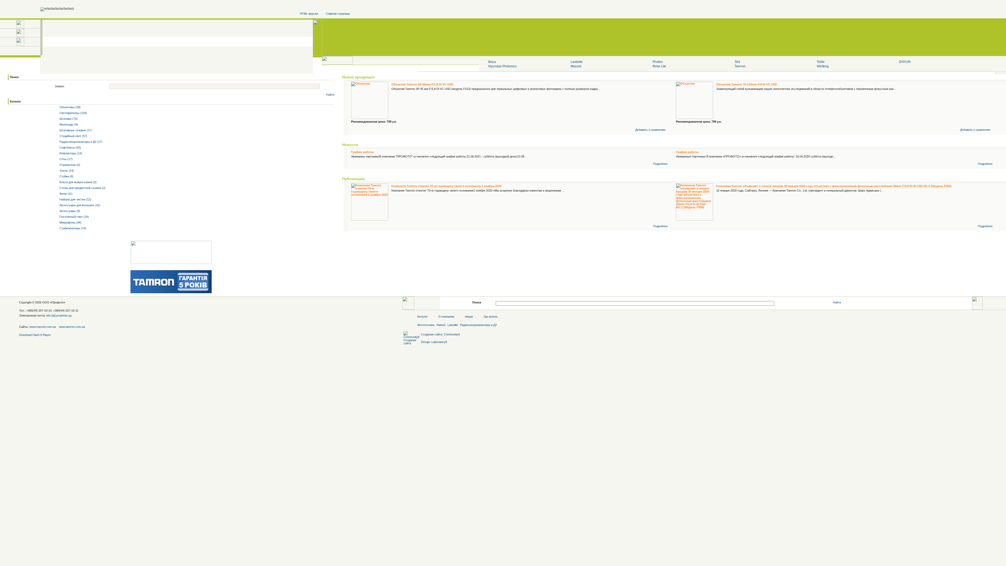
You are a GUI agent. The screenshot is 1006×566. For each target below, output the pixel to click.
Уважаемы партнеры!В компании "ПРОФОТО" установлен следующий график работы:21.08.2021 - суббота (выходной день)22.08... (439, 156)
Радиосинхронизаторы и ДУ (478, 324)
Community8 (452, 334)
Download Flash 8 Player (35, 334)
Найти (330, 94)
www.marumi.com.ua (42, 326)
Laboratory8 (439, 342)
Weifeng (823, 66)
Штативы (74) (68, 118)
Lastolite (577, 62)
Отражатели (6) (69, 164)
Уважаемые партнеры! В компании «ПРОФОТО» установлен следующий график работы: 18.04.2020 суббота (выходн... (755, 156)
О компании (446, 316)
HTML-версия (309, 13)
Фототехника (425, 324)
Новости (350, 145)
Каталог (15, 101)
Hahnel (440, 324)
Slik (737, 62)
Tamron (740, 66)
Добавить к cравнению (650, 129)
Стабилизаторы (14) (72, 228)
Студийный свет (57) (73, 136)
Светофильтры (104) (73, 113)
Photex (658, 62)
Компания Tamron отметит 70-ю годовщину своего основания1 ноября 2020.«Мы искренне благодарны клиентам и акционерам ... (477, 190)
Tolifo (820, 62)
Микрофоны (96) (70, 222)
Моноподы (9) (68, 124)
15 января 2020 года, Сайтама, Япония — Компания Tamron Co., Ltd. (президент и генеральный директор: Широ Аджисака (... (799, 190)
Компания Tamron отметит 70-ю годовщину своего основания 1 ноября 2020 (446, 186)
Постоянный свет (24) (74, 216)
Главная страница (338, 13)
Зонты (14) (66, 170)
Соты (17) (66, 159)
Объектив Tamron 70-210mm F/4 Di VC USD (746, 84)
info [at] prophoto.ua (59, 315)
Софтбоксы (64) (70, 147)
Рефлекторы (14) (70, 153)
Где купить (491, 316)
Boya (492, 62)
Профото (58, 302)
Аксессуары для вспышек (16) (79, 205)
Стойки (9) (66, 176)
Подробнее (660, 163)
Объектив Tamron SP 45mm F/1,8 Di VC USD (422, 84)
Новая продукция (358, 77)
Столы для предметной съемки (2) (82, 187)
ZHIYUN (905, 62)
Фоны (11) (66, 193)
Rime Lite (659, 66)
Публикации (353, 179)
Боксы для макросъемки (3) (78, 182)
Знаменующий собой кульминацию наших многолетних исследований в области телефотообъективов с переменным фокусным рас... (806, 88)
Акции (469, 316)
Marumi (576, 66)
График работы (362, 152)
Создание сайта (431, 334)
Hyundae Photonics (502, 66)
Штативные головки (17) (75, 130)
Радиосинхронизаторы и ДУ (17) (80, 141)
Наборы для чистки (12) (75, 199)
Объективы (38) (70, 107)
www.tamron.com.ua (72, 326)
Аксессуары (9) (69, 211)
